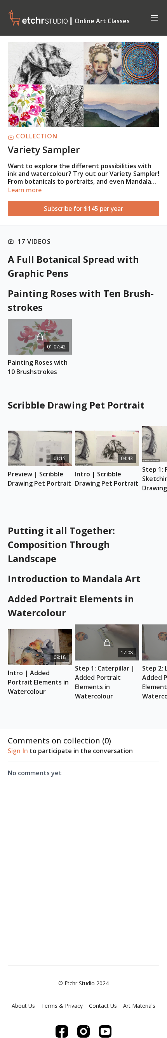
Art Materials (139, 1005)
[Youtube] (105, 1031)
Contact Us (103, 1005)
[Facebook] (62, 1031)
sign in (18, 751)
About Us (23, 1005)
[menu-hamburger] (154, 17)
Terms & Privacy (62, 1005)
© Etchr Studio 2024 (83, 983)
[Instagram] (83, 1031)
